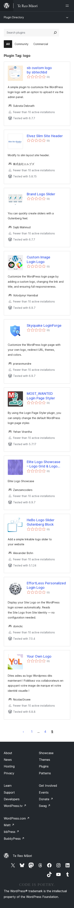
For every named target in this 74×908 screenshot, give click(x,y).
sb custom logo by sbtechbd (39, 70)
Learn (8, 785)
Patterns (45, 773)
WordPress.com (17, 818)
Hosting (9, 766)
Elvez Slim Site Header (45, 136)
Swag (44, 806)
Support (9, 792)
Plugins (44, 766)
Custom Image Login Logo (38, 259)
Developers (12, 799)
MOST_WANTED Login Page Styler (41, 396)
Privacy (9, 773)
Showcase (46, 753)
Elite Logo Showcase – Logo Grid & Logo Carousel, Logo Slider (44, 464)
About (8, 753)
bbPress (11, 832)
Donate (46, 799)
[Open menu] (68, 5)
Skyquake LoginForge (44, 325)
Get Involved (48, 785)
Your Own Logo (39, 656)
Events (44, 792)
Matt (9, 825)
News (8, 760)
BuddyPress (14, 838)
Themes (44, 760)
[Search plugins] (55, 32)
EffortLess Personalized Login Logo (46, 585)
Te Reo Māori (22, 856)
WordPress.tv (15, 806)
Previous (23, 731)
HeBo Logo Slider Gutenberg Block (40, 522)
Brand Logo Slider (41, 194)
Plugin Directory (14, 17)
